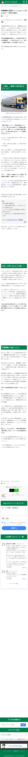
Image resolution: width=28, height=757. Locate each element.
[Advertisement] (14, 66)
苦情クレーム (6, 483)
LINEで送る (16, 490)
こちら (3, 137)
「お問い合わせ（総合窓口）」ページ (15, 119)
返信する (24, 567)
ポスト (12, 490)
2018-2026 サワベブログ (13, 755)
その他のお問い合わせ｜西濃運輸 (14, 219)
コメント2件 (5, 16)
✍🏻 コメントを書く (14, 583)
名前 (5, 518)
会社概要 (19, 291)
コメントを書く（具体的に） (11, 508)
